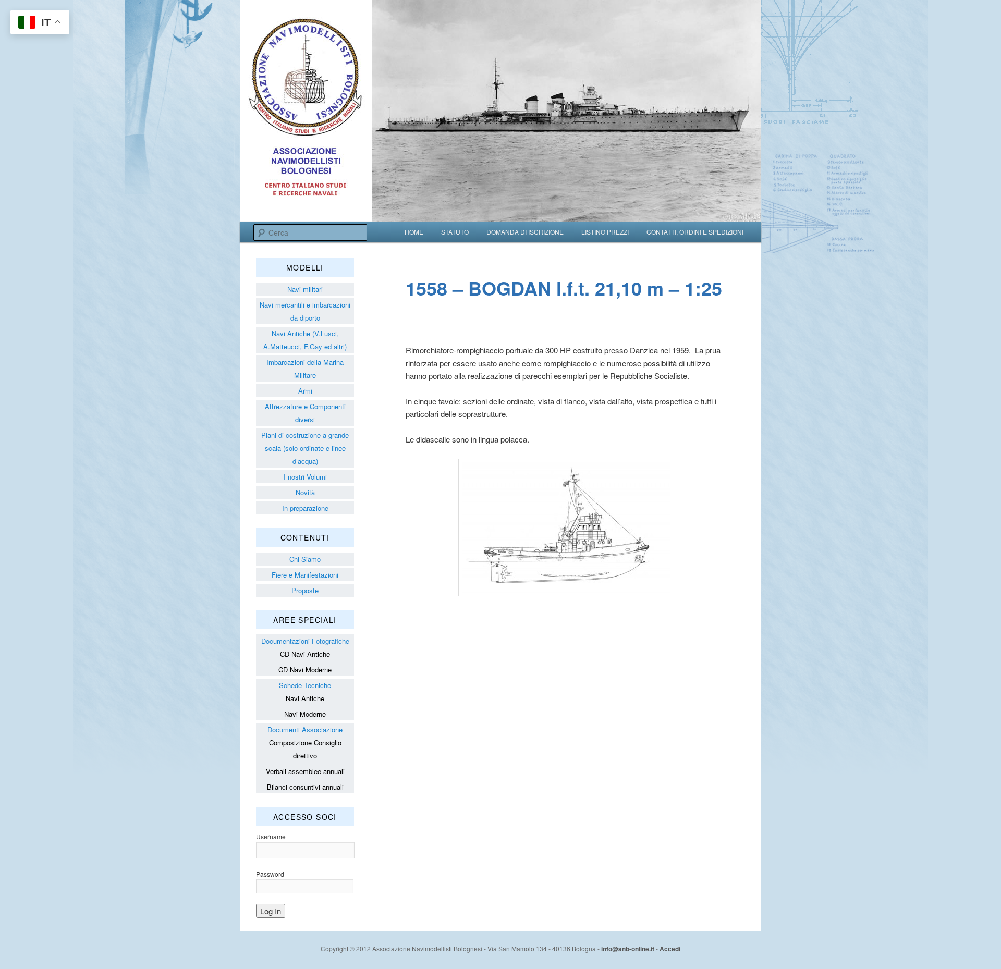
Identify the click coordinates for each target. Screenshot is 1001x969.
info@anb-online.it (627, 948)
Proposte (305, 590)
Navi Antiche (305, 698)
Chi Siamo (305, 559)
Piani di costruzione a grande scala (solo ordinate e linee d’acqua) (305, 448)
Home (414, 231)
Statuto (455, 231)
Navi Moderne (305, 714)
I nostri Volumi (305, 477)
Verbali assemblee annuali (305, 771)
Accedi (670, 948)
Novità (305, 492)
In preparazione (305, 508)
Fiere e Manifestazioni (305, 575)
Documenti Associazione (305, 729)
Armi (305, 391)
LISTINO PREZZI (605, 231)
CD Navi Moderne (305, 669)
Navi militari (305, 289)
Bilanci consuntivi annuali (305, 787)
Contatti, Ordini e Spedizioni (694, 231)
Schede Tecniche (305, 685)
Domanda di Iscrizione (525, 231)
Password (270, 873)
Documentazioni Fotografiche (305, 641)
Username (271, 836)
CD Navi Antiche (305, 654)
